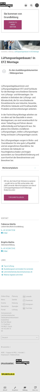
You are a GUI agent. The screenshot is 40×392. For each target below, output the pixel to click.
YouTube (29, 308)
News (3, 300)
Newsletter (5, 306)
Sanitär (14, 300)
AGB (3, 352)
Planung (15, 296)
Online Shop (5, 296)
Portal (3, 310)
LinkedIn (29, 296)
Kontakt (21, 352)
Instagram (29, 304)
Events (3, 303)
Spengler (15, 306)
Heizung (15, 303)
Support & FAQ (11, 352)
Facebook (29, 300)
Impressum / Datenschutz (10, 355)
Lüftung (14, 310)
